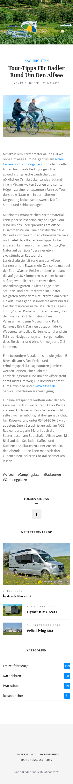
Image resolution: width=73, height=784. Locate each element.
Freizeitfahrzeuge (36, 666)
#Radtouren (52, 474)
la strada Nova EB (17, 596)
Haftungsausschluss (36, 760)
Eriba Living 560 (40, 630)
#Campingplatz (28, 474)
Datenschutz (49, 754)
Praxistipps (36, 686)
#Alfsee (8, 474)
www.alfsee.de (45, 386)
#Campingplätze (15, 479)
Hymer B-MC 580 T (42, 611)
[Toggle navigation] (62, 31)
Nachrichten (36, 676)
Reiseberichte (36, 696)
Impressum (25, 754)
